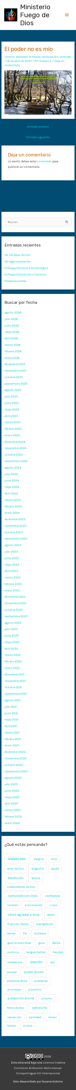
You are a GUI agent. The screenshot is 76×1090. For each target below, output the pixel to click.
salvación (14, 1017)
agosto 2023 (12, 545)
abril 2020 (11, 803)
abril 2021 (10, 726)
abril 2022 (11, 648)
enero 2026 (12, 357)
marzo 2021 (12, 732)
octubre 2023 (13, 532)
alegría (39, 859)
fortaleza (35, 56)
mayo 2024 (11, 487)
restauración (50, 56)
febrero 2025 (13, 428)
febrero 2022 (13, 661)
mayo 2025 (11, 409)
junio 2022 (11, 635)
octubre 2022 (13, 609)
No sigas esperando (17, 261)
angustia (37, 868)
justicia (13, 952)
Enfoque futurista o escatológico (26, 268)
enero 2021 (11, 745)
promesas (14, 989)
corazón (12, 905)
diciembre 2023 (14, 519)
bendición (16, 878)
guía (41, 943)
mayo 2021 (11, 719)
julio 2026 (11, 319)
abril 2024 (11, 493)
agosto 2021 (12, 700)
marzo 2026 (12, 344)
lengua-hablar (36, 952)
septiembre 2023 (15, 538)
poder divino (34, 972)
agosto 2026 (12, 312)
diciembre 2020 (15, 751)
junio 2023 (11, 558)
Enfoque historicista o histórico (25, 274)
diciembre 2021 (14, 674)
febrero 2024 (13, 506)
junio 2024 (11, 480)
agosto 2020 (13, 777)
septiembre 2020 (16, 771)
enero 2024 (12, 512)
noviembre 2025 (15, 370)
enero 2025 (12, 435)
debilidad (22, 56)
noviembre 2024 (15, 448)
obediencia (14, 962)
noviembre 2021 (15, 681)
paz (52, 962)
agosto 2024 (12, 467)
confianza (52, 896)
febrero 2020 (13, 816)
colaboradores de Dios (21, 886)
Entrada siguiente (38, 137)
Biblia (35, 878)
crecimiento (33, 905)
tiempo (11, 1025)
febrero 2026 (13, 351)
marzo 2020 (12, 810)
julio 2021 (10, 706)
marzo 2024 (12, 500)
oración (36, 962)
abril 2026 (11, 338)
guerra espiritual (19, 943)
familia (11, 933)
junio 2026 (11, 325)
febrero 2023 (13, 584)
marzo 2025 (12, 422)
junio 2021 (11, 713)
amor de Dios (15, 868)
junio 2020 (11, 790)
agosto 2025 (12, 390)
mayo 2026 (11, 331)
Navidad (58, 952)
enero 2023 (12, 590)
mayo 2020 (11, 797)
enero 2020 (12, 823)
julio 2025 (11, 396)
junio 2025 (11, 403)
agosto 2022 (12, 622)
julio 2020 (11, 784)
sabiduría (39, 1008)
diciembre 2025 (14, 364)
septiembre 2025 (15, 383)
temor (52, 1017)
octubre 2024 (13, 454)
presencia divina (17, 981)
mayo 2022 (11, 642)
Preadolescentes (15, 281)
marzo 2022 (12, 654)
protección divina (21, 998)
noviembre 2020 (15, 758)
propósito (34, 989)
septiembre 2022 (15, 616)
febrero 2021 (12, 739)
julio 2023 (11, 551)
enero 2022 (12, 667)
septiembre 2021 (15, 693)
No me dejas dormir (17, 255)
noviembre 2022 (15, 603)
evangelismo (44, 924)
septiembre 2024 (15, 461)
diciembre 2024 (14, 441)
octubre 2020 (13, 764)
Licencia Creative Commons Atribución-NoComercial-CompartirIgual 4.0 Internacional (39, 1068)
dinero (51, 914)
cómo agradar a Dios (23, 915)
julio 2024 (11, 474)
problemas (41, 981)
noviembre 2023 (15, 525)
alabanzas (17, 858)
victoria (27, 1025)
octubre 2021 (13, 687)
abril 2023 (11, 571)
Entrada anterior (38, 126)
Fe (25, 933)
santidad (65, 56)
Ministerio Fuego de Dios (35, 15)
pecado (12, 972)
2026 (47, 1056)
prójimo (46, 998)
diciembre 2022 (14, 596)
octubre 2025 (13, 377)
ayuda (55, 868)
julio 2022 (11, 629)
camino (9, 56)
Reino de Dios (15, 1007)
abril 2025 (11, 416)
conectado (44, 161)
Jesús (56, 943)
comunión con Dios (23, 896)
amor (54, 859)
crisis (53, 905)
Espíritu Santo (18, 924)
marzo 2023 (12, 577)
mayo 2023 (11, 564)
